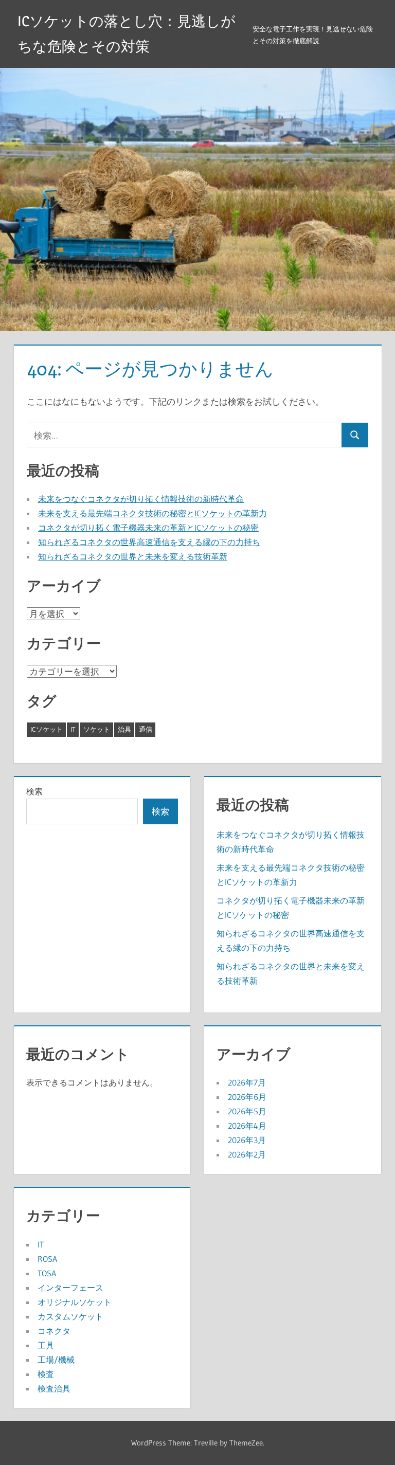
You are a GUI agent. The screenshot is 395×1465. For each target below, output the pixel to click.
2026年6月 (247, 1097)
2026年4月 (247, 1125)
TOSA (47, 1273)
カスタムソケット (70, 1316)
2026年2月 (247, 1154)
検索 (34, 791)
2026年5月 (247, 1111)
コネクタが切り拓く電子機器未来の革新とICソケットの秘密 (148, 527)
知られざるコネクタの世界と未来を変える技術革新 (132, 556)
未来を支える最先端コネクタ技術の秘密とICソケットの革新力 (152, 513)
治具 (124, 729)
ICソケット (46, 729)
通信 (145, 729)
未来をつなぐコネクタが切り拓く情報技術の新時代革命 (141, 499)
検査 (46, 1374)
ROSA (47, 1259)
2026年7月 (247, 1082)
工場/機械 (56, 1359)
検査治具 (54, 1388)
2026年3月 (247, 1140)
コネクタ (54, 1331)
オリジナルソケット (75, 1302)
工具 (46, 1345)
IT (73, 729)
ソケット (96, 729)
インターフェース (70, 1287)
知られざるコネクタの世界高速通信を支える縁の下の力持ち (149, 542)
